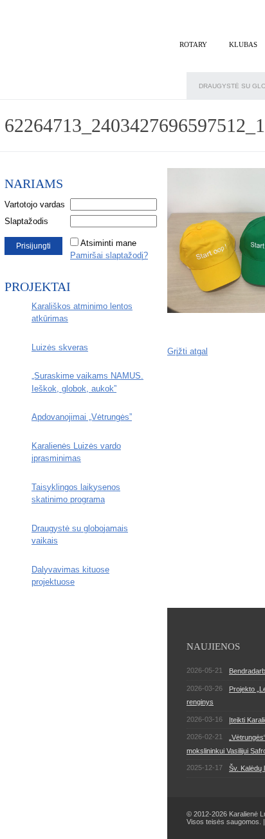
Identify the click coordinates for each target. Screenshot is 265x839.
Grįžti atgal (187, 351)
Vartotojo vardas (35, 204)
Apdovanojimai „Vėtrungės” (82, 417)
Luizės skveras (60, 347)
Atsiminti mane (108, 243)
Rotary (193, 44)
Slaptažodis (26, 221)
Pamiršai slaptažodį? (109, 255)
